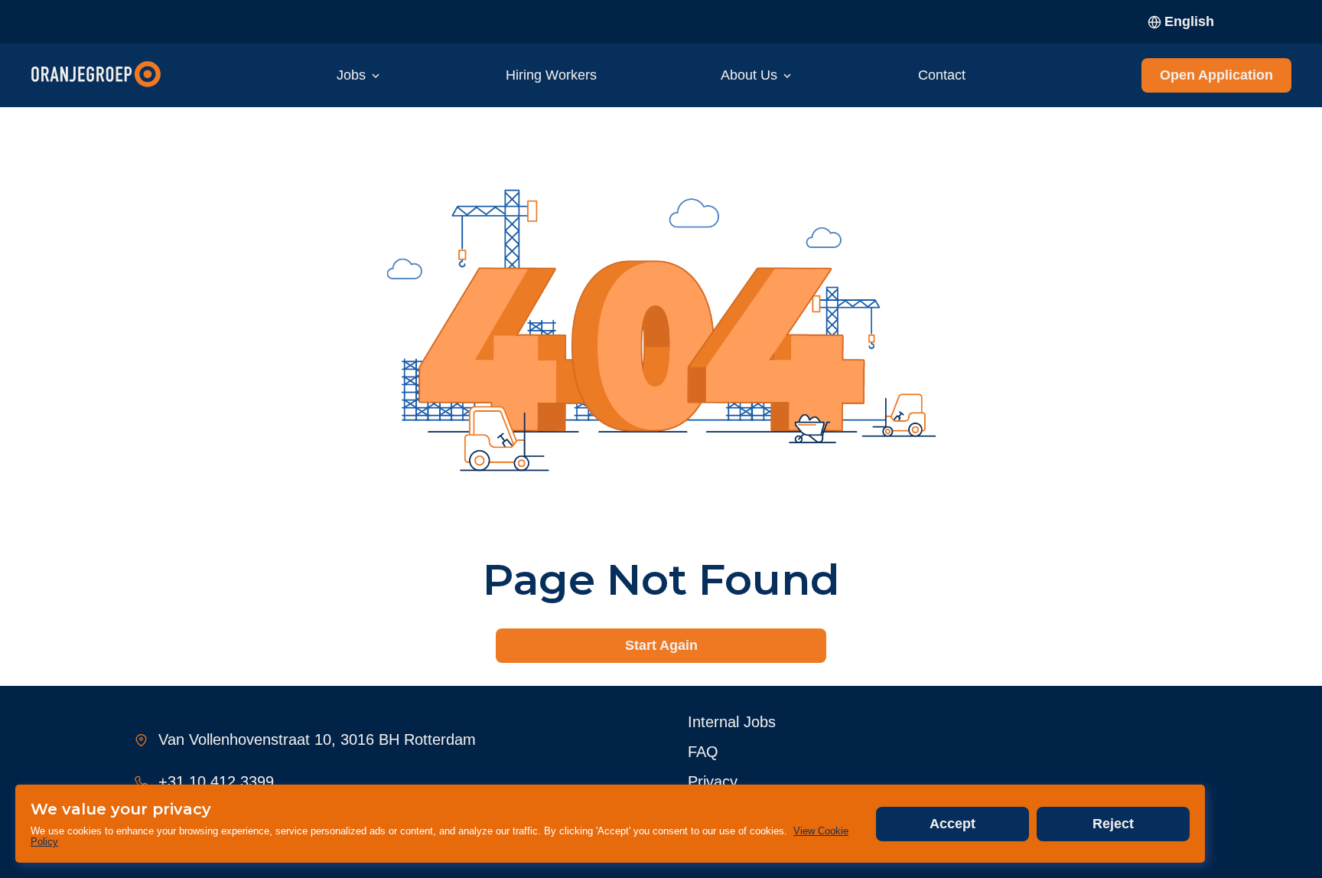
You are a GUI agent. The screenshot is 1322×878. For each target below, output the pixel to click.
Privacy (713, 781)
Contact (941, 75)
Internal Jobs (732, 721)
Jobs (351, 75)
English (1189, 21)
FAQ (703, 751)
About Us (749, 75)
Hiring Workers (551, 75)
